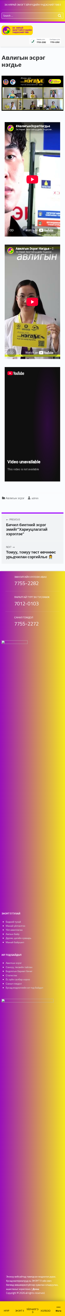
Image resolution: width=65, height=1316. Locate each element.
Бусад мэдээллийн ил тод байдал (24, 988)
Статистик (11, 975)
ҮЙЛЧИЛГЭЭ (32, 1311)
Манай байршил (15, 942)
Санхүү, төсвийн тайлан (19, 967)
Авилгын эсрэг (14, 963)
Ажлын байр (12, 934)
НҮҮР (6, 1310)
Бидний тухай (13, 922)
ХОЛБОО (45, 1310)
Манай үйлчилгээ (15, 926)
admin (35, 498)
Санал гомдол (14, 984)
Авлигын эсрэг (15, 498)
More (58, 1310)
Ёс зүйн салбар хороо (18, 979)
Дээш (36, 1289)
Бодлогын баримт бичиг (19, 971)
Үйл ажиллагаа (14, 930)
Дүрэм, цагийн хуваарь (18, 938)
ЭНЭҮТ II (19, 1310)
